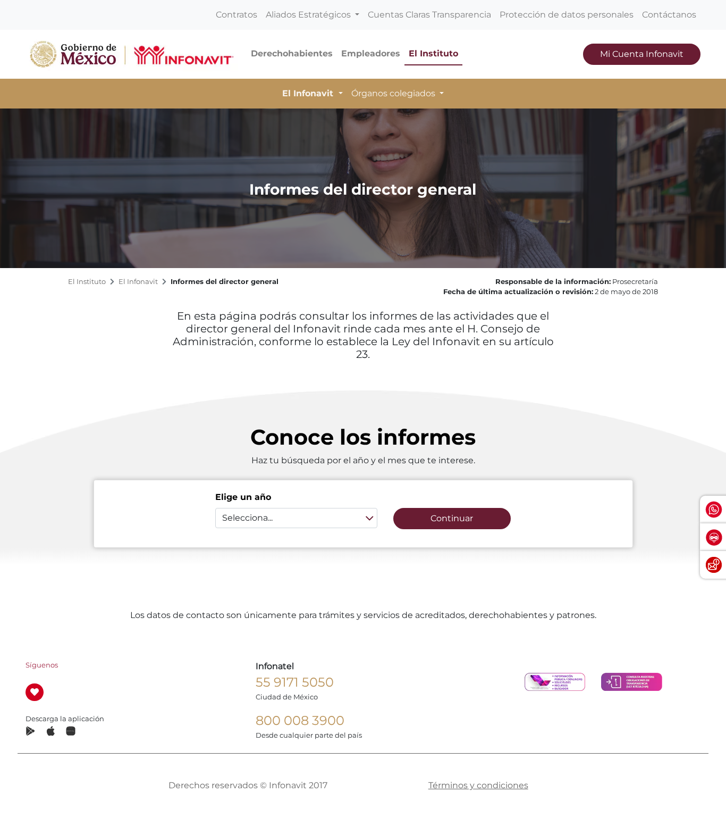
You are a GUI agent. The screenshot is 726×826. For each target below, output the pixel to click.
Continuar (451, 518)
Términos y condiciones (478, 785)
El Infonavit (138, 282)
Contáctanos (669, 15)
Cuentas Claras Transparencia (429, 15)
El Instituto (433, 53)
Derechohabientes (292, 53)
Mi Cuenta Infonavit (641, 54)
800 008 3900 (300, 720)
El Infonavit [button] (309, 93)
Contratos (236, 15)
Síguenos (42, 665)
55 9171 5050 (295, 682)
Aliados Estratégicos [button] (309, 15)
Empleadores (370, 53)
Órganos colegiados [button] (394, 93)
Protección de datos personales (567, 15)
